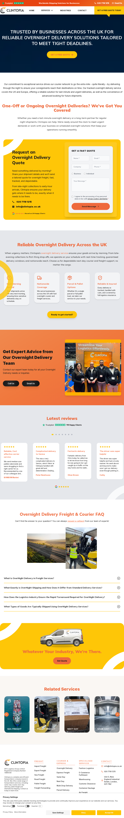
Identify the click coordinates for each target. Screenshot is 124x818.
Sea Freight (39, 775)
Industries (65, 10)
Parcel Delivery (63, 790)
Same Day (61, 777)
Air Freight (83, 792)
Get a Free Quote (60, 54)
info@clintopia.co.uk (113, 766)
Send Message (89, 206)
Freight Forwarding (42, 788)
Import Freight (40, 766)
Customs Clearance (87, 784)
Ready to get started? (62, 314)
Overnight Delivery (64, 768)
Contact (82, 10)
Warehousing (84, 779)
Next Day (60, 781)
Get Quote (62, 661)
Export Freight (40, 770)
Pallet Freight (40, 784)
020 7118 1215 (103, 3)
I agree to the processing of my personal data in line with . (91, 197)
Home (31, 10)
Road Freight (39, 779)
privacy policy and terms (97, 199)
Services (45, 10)
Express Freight (63, 773)
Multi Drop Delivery (65, 786)
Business (77, 174)
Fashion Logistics (86, 768)
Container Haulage (87, 788)
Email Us (118, 3)
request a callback (75, 521)
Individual (90, 174)
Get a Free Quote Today (109, 10)
